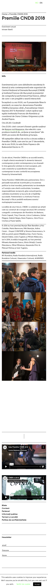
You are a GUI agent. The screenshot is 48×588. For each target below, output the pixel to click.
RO (36, 3)
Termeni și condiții (10, 517)
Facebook (4, 527)
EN (41, 3)
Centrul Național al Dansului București (13, 6)
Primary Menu (46, 3)
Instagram (10, 527)
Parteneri (6, 511)
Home (4, 14)
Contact (5, 508)
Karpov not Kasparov (14, 129)
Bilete (4, 505)
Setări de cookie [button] (23, 584)
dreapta (42, 435)
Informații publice (9, 514)
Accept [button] (37, 584)
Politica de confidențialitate (14, 520)
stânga (13, 436)
